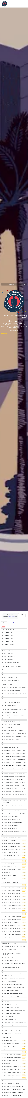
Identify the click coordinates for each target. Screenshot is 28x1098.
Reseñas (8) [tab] (11, 622)
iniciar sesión (11, 616)
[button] (25, 284)
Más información (21, 615)
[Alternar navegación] (25, 3)
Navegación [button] (11, 284)
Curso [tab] (4, 622)
